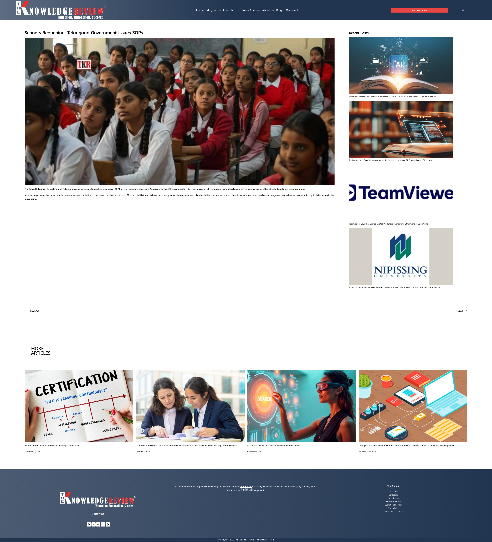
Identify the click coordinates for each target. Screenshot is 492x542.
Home (200, 10)
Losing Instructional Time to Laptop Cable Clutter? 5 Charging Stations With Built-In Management (406, 445)
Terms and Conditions (393, 512)
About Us (268, 10)
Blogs (279, 10)
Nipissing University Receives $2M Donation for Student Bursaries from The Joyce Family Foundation (394, 287)
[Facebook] (89, 524)
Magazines (214, 10)
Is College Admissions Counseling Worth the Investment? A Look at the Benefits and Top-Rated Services (186, 445)
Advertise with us (393, 502)
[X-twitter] (93, 524)
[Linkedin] (103, 524)
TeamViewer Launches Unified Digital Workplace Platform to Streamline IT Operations (388, 224)
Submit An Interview (393, 505)
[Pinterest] (108, 524)
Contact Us (293, 10)
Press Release (251, 10)
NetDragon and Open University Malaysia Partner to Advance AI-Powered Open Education (390, 160)
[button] (463, 10)
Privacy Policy (393, 508)
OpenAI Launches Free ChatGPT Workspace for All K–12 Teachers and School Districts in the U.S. (393, 97)
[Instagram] (98, 524)
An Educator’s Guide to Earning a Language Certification (52, 445)
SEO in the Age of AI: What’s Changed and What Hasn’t (273, 445)
